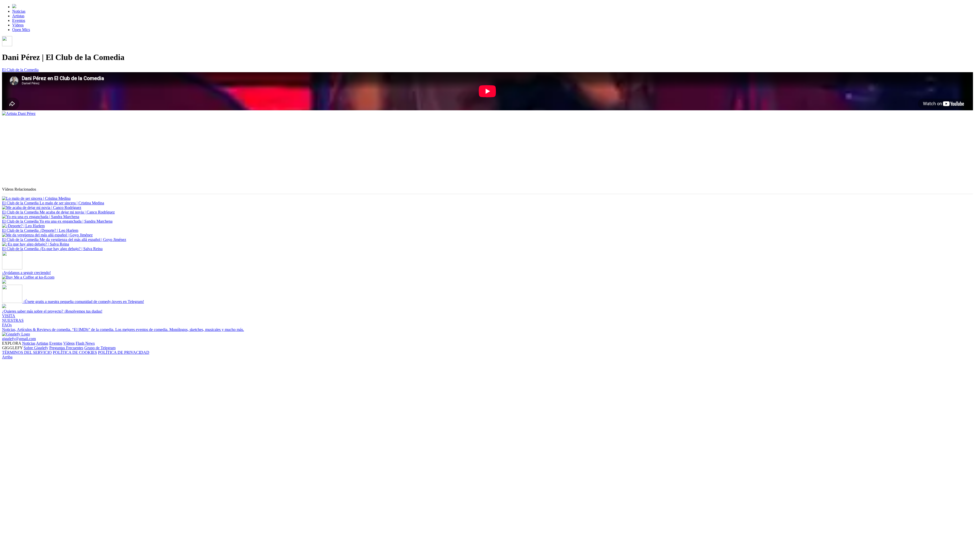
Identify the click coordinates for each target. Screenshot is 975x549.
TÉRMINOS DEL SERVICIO (27, 352)
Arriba (7, 357)
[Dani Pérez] (19, 113)
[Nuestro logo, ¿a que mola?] (16, 334)
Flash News (85, 343)
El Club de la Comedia (20, 70)
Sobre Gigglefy (36, 348)
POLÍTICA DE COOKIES (75, 352)
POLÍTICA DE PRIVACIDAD (123, 352)
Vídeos (18, 25)
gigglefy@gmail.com (19, 339)
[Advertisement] (154, 151)
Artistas (18, 16)
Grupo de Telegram (100, 348)
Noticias (18, 11)
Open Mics (21, 29)
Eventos (18, 20)
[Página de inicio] (14, 7)
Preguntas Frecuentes (66, 348)
